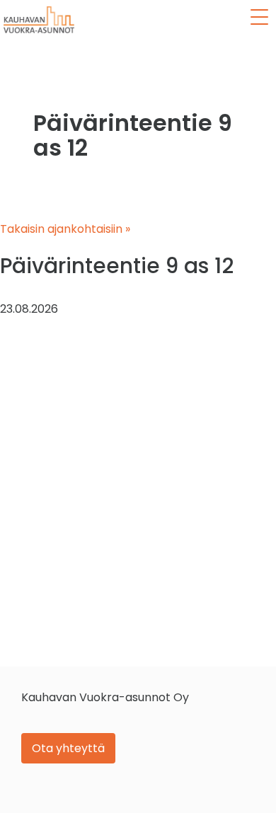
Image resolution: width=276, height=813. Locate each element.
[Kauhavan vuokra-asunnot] (39, 20)
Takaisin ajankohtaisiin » (65, 229)
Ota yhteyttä (68, 748)
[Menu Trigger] (259, 17)
